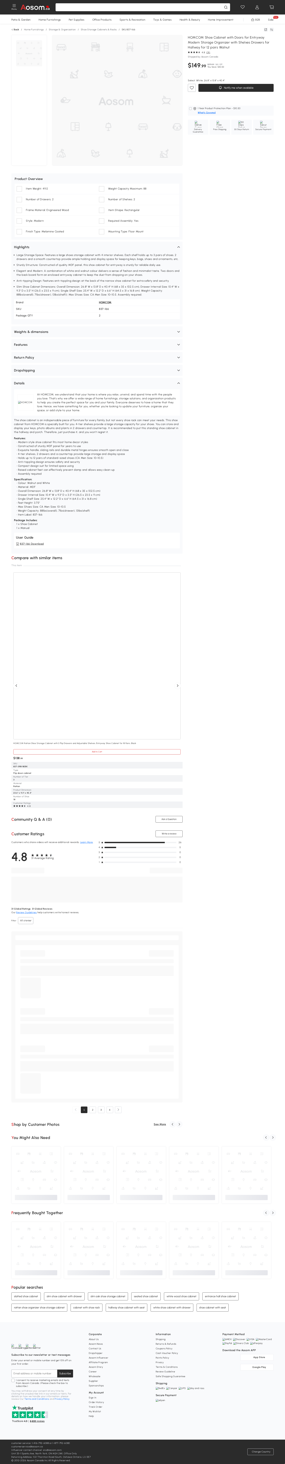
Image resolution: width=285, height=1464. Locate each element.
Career (93, 1371)
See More (160, 1124)
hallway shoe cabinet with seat (126, 1307)
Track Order (95, 1406)
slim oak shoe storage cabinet (108, 1296)
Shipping (161, 1339)
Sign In (92, 1397)
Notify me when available (238, 87)
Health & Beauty (190, 19)
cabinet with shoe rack (86, 1307)
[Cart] (272, 7)
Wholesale (94, 1376)
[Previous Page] (75, 1110)
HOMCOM (105, 302)
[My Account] (257, 7)
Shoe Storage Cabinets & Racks (99, 29)
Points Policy (162, 1357)
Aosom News (96, 1344)
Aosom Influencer (98, 1357)
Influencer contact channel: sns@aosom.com (36, 1450)
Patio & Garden (21, 19)
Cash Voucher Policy (167, 1353)
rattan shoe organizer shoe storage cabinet (39, 1307)
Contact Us (95, 1348)
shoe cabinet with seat (212, 1307)
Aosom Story (96, 1367)
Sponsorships (96, 1385)
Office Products (102, 19)
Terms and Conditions (36, 1399)
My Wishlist (95, 1411)
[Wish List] (243, 7)
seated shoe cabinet (146, 1296)
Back (16, 29)
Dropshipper (96, 1353)
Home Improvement (220, 19)
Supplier (93, 1381)
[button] (97, 247)
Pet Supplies (76, 19)
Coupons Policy (164, 1348)
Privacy (160, 1362)
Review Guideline (165, 1371)
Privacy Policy (62, 1399)
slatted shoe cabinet (26, 1296)
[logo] (35, 7)
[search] (226, 7)
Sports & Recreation (132, 19)
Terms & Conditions (167, 1367)
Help (91, 1416)
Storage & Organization (62, 29)
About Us (94, 1339)
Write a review (169, 833)
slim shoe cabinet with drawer (64, 1296)
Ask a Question (169, 819)
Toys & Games (162, 19)
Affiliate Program (98, 1362)
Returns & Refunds (166, 1344)
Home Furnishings (50, 19)
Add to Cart (97, 752)
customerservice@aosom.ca (27, 1446)
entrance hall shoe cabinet (220, 1296)
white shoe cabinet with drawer (172, 1307)
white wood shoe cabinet (181, 1296)
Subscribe (65, 1373)
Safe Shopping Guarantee (170, 1376)
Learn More (86, 842)
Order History (96, 1402)
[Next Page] (118, 1110)
